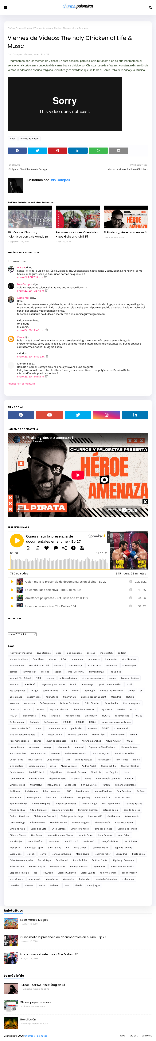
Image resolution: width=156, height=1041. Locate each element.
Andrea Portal (89, 766)
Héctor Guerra (17, 747)
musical (79, 747)
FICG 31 (133, 709)
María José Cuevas (61, 854)
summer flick (29, 671)
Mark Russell (104, 759)
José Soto (15, 847)
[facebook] (21, 415)
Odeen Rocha (16, 759)
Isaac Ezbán (124, 835)
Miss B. (21, 267)
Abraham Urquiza (41, 803)
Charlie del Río (108, 766)
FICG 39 (80, 722)
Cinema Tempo (17, 784)
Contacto (147, 1036)
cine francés (35, 879)
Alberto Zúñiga (89, 803)
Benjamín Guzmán (88, 810)
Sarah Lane (15, 797)
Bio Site (134, 1036)
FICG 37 (129, 740)
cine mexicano (74, 653)
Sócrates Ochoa (18, 753)
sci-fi (129, 684)
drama (52, 659)
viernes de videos (29, 138)
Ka (67, 847)
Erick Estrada (59, 828)
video (30, 28)
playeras (29, 885)
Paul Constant (124, 791)
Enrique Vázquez (83, 759)
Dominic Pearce (58, 822)
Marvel (43, 854)
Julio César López (34, 847)
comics (13, 671)
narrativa (14, 885)
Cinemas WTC (95, 816)
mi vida (45, 671)
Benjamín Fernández (62, 810)
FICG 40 (106, 715)
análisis (55, 715)
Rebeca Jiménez (129, 747)
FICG (63, 659)
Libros (126, 772)
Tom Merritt (122, 759)
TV (42, 734)
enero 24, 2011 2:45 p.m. (31, 330)
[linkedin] (135, 415)
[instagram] (106, 415)
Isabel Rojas (16, 841)
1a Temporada (122, 715)
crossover (34, 747)
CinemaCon (91, 715)
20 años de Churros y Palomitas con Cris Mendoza (28, 234)
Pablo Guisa (138, 854)
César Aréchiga (17, 822)
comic (38, 728)
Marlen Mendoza (103, 791)
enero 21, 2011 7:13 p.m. (30, 277)
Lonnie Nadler (17, 778)
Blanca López (99, 734)
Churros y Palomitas (35, 1035)
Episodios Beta (38, 828)
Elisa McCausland (124, 822)
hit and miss (94, 665)
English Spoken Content (93, 697)
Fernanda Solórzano (125, 784)
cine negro (68, 879)
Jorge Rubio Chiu (75, 671)
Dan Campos (15, 54)
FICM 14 (40, 709)
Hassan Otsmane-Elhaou (60, 835)
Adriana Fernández (69, 703)
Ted (35, 872)
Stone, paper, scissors (35, 1002)
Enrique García (89, 784)
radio (74, 740)
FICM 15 (105, 728)
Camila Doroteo (132, 810)
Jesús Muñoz (89, 841)
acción (133, 734)
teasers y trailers (129, 678)
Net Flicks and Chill (39, 665)
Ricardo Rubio (36, 778)
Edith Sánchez (91, 703)
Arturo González (38, 810)
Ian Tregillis (112, 772)
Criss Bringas (53, 759)
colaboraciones (37, 766)
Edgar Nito (70, 784)
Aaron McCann (122, 797)
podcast (122, 653)
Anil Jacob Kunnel (111, 803)
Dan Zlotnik (53, 784)
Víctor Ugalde (88, 872)
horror (75, 690)
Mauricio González (124, 753)
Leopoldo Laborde (123, 847)
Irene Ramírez (105, 835)
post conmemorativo (110, 684)
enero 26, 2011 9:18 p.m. (31, 376)
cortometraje (75, 665)
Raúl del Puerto (99, 860)
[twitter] (78, 415)
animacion (111, 665)
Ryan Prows (99, 866)
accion (57, 671)
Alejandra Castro (57, 778)
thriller (131, 690)
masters (50, 678)
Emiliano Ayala (17, 828)
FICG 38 (67, 722)
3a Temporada (47, 703)
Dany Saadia (111, 703)
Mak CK (30, 854)
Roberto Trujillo (37, 866)
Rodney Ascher (57, 866)
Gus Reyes (36, 835)
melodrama (128, 879)
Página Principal (16, 28)
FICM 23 (106, 784)
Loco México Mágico (34, 920)
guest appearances (56, 740)
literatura (51, 797)
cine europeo (129, 665)
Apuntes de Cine (133, 803)
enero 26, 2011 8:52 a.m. (31, 356)
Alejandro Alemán (58, 709)
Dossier (121, 709)
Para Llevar (38, 659)
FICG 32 (130, 697)
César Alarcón (132, 816)
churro (112, 678)
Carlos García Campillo (108, 778)
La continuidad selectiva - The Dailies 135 (49, 954)
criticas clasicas (68, 678)
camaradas (77, 659)
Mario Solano (118, 734)
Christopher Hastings (72, 816)
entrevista (29, 703)
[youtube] (49, 415)
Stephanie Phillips (19, 872)
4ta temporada (17, 690)
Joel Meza (15, 791)
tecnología (89, 690)
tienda (78, 885)
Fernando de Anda (103, 828)
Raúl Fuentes (35, 759)
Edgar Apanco (51, 722)
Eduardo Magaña (81, 822)
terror (67, 885)
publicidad (76, 728)
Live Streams (44, 653)
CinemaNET (36, 784)
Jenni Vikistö (71, 841)
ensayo (48, 747)
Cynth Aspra (113, 816)
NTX (65, 690)
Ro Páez (141, 791)
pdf (141, 690)
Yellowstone (52, 697)
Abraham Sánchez (91, 740)
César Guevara (37, 822)
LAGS (68, 791)
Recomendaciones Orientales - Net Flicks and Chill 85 (77, 234)
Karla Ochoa (80, 847)
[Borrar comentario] (45, 277)
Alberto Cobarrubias (66, 803)
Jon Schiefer (130, 841)
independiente (72, 715)
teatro (41, 885)
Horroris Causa (85, 835)
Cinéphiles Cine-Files (83, 709)
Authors (75, 778)
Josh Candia (31, 791)
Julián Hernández (52, 791)
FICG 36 (138, 715)
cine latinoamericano (93, 678)
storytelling (84, 797)
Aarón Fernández (18, 803)
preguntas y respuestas (53, 684)
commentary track (56, 728)
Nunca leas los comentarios (116, 722)
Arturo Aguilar (113, 740)
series (53, 766)
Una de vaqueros (131, 703)
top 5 (73, 684)
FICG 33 (28, 709)
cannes (37, 740)
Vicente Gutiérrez (67, 872)
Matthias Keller (102, 854)
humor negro (87, 684)
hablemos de (63, 747)
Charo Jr (129, 778)
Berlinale (34, 722)
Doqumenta (105, 709)
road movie (67, 797)
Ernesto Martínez (80, 828)
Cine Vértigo (69, 697)
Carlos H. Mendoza (19, 816)
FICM (38, 678)
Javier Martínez (35, 841)
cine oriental (121, 728)
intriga (34, 690)
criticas (91, 653)
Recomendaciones (19, 740)
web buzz (14, 684)
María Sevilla (82, 854)
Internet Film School (20, 678)
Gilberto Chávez (18, 835)
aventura (14, 703)
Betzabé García (111, 810)
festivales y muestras (21, 653)
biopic (136, 759)
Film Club (96, 772)
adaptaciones (17, 665)
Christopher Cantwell (45, 816)
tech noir (54, 885)
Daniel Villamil (36, 772)
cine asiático (16, 766)
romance (92, 728)
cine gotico (52, 879)
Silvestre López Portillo (122, 866)
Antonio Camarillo (77, 734)
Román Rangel (96, 671)
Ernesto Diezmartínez (111, 690)
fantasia (14, 709)
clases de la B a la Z (20, 728)
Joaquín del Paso (110, 841)
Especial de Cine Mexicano (102, 747)
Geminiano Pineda (127, 828)
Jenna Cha (54, 841)
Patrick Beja (44, 860)
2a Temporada (17, 722)
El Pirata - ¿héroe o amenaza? (125, 232)
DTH (68, 759)
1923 (43, 715)
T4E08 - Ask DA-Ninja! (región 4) (42, 985)
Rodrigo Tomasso (79, 866)
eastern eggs (34, 697)
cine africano (16, 879)
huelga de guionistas (106, 879)
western (55, 753)
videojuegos (93, 885)
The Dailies (115, 671)
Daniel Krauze (17, 772)
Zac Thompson (129, 872)
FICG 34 (14, 715)
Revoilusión (28, 1019)
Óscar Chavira (55, 734)
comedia (59, 665)
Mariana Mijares (101, 753)
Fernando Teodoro (76, 772)
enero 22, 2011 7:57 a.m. (31, 290)
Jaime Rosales (50, 690)
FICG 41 (92, 722)
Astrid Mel (23, 297)
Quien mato (16, 697)
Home (122, 1036)
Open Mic (116, 697)
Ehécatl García (102, 822)
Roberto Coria (17, 866)
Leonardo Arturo (100, 847)
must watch (106, 653)
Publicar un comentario (22, 383)
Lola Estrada (82, 791)
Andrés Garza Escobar (76, 753)
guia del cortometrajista (22, 734)
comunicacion (38, 753)
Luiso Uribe (15, 854)
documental (111, 659)
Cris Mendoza (129, 659)
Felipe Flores (55, 772)
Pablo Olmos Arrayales (21, 860)
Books (88, 778)
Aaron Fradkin (102, 797)
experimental (29, 715)
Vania (20, 337)
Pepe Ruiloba (80, 860)
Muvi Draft (30, 684)
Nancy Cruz (121, 854)
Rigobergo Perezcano (124, 860)
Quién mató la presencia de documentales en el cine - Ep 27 (63, 937)
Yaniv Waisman (108, 872)
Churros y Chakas (130, 766)
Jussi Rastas (54, 847)
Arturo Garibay (17, 810)
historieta (84, 879)
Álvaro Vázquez (69, 766)
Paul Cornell (62, 860)
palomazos (93, 659)
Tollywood (47, 872)
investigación (33, 797)
